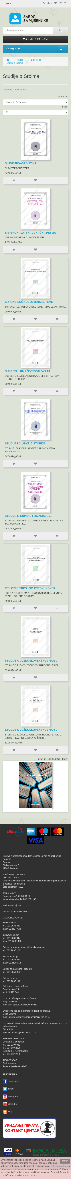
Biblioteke (36, 60)
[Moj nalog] (50, 3)
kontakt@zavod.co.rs (18, 905)
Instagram (13, 1096)
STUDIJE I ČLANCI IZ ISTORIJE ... (26, 443)
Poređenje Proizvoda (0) (15, 89)
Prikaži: (64, 106)
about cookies (30, 1175)
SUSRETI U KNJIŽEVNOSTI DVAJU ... (29, 371)
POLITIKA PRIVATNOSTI (15, 911)
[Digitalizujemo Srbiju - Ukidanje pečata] (29, 1127)
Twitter (11, 1088)
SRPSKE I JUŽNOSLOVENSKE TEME (29, 301)
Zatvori (65, 1161)
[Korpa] (60, 3)
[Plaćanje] (65, 3)
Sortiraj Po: (62, 96)
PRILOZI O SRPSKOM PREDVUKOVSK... (31, 588)
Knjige (20, 60)
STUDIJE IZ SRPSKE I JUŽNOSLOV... (28, 515)
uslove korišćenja (15, 1169)
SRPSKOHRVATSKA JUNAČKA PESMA (30, 232)
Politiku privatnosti (60, 1166)
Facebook (13, 1081)
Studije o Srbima (15, 63)
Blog (10, 1111)
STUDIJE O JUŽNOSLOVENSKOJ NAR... (31, 660)
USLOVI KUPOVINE (13, 917)
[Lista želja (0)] (55, 3)
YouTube (12, 1104)
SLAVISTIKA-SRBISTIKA (21, 163)
